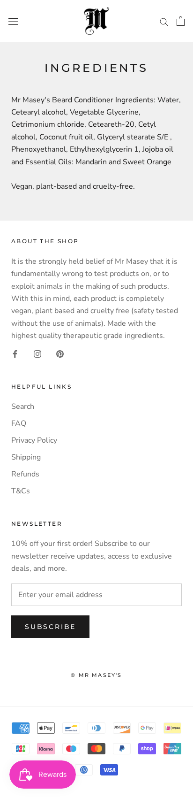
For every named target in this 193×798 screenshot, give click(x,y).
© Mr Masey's (96, 675)
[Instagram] (37, 353)
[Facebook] (15, 353)
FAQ (18, 423)
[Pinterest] (60, 353)
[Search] (164, 21)
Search (22, 406)
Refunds (25, 474)
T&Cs (20, 491)
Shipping (26, 457)
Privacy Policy (34, 440)
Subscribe (50, 626)
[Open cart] (181, 21)
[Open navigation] (13, 21)
